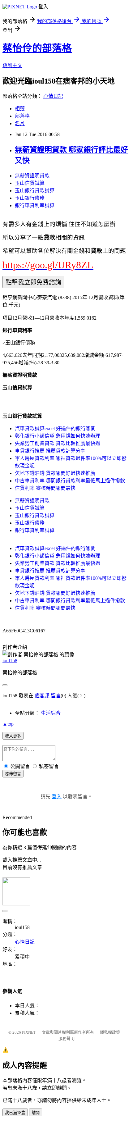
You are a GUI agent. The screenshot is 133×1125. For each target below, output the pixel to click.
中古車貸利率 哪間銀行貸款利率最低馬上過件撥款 (70, 480)
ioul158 (9, 660)
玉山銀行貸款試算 (34, 190)
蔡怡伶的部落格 (37, 48)
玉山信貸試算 (30, 183)
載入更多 (13, 736)
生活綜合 (51, 713)
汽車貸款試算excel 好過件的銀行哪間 (55, 428)
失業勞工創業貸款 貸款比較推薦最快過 (57, 443)
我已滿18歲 (15, 1112)
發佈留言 (13, 774)
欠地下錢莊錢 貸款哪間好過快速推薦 (55, 473)
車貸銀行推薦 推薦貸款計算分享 (50, 450)
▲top (8, 723)
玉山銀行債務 (30, 198)
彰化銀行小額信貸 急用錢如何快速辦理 (57, 436)
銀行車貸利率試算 (34, 205)
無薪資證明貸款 (32, 175)
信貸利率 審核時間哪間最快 (45, 488)
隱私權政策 (110, 1032)
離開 (36, 1112)
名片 (20, 123)
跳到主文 (12, 65)
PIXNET (29, 1032)
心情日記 (53, 96)
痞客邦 (42, 695)
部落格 (22, 116)
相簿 (20, 108)
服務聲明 (66, 1038)
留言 (56, 695)
